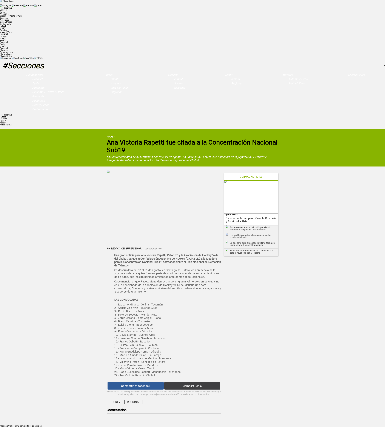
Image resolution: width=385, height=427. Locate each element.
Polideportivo (34, 75)
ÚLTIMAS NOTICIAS (251, 177)
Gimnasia (4, 18)
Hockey (172, 75)
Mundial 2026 (6, 56)
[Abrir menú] (1, 4)
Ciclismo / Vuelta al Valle (11, 16)
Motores (287, 75)
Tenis (2, 12)
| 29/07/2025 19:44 (153, 248)
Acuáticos (4, 20)
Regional (4, 34)
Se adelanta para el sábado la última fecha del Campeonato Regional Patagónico (252, 244)
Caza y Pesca (6, 22)
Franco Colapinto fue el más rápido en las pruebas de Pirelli (250, 236)
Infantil (3, 28)
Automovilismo (6, 52)
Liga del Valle (6, 32)
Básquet (3, 10)
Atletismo (4, 14)
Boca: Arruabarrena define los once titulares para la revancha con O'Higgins (251, 251)
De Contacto (5, 24)
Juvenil (3, 40)
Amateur (4, 30)
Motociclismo (6, 54)
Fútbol (108, 75)
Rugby (229, 75)
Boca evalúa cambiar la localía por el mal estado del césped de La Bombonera (250, 228)
